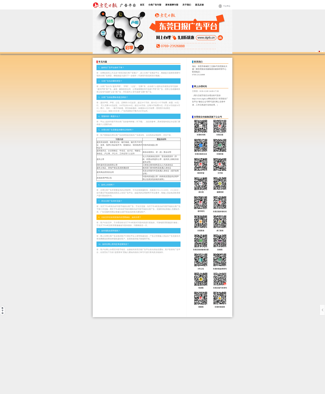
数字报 (2, 310)
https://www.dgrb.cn (200, 99)
